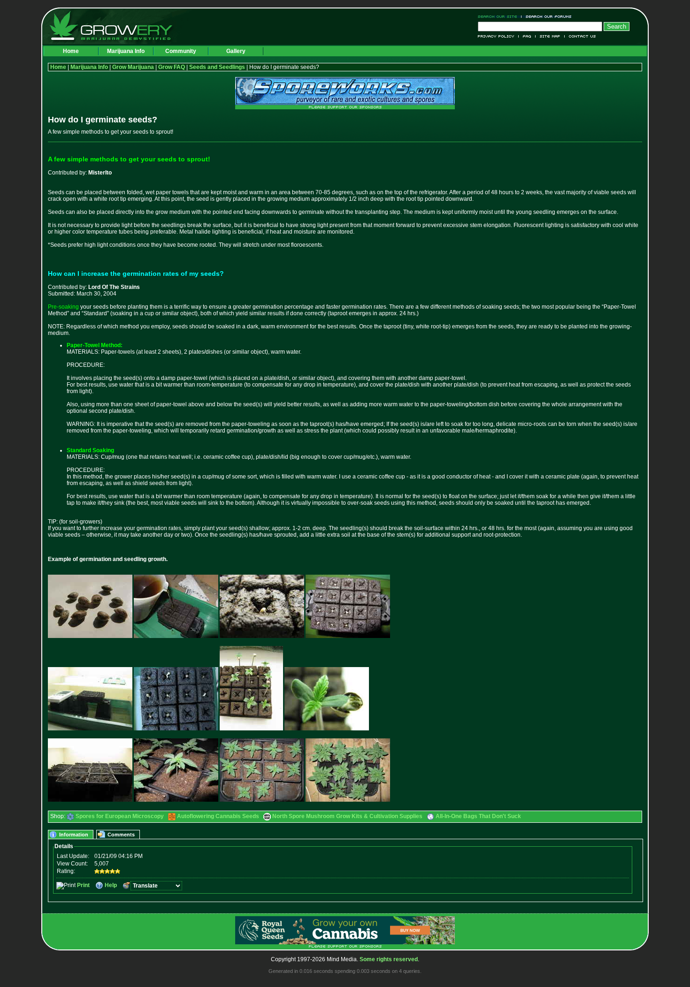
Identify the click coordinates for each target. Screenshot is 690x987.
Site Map (550, 36)
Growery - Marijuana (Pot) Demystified (116, 26)
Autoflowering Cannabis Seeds (218, 816)
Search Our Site (499, 16)
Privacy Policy (498, 36)
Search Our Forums (547, 16)
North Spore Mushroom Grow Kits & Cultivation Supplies (347, 816)
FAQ (527, 36)
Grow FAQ (171, 67)
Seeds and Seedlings (217, 67)
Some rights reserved (389, 959)
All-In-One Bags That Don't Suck (478, 816)
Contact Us (580, 36)
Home (71, 51)
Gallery (235, 51)
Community (180, 51)
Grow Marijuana (133, 67)
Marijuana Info (126, 51)
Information (73, 834)
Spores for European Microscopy (120, 816)
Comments (121, 834)
